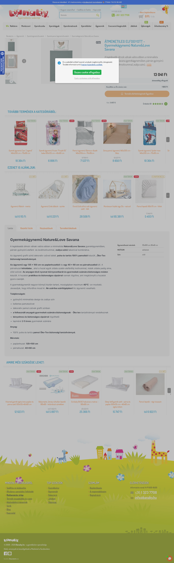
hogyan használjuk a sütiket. (92, 64)
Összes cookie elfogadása (87, 72)
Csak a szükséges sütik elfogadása (87, 78)
